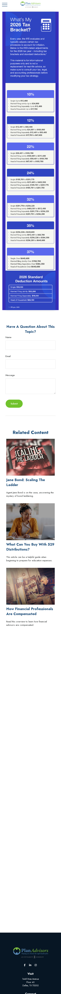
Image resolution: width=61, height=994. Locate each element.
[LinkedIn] (30, 965)
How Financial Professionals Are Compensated (29, 611)
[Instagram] (36, 965)
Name (8, 337)
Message (10, 375)
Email (8, 356)
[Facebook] (25, 965)
